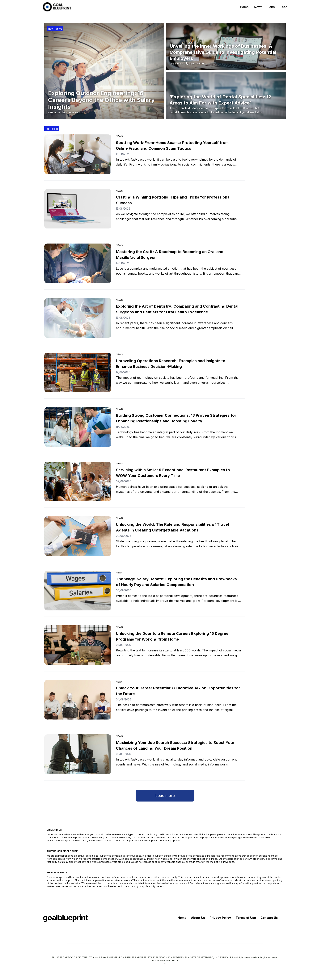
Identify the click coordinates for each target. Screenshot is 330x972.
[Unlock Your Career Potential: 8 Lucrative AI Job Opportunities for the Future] (77, 700)
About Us (198, 918)
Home (244, 7)
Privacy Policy (220, 918)
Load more (165, 795)
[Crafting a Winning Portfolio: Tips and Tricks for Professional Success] (77, 209)
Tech (283, 7)
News (258, 7)
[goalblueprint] (57, 6)
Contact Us (269, 918)
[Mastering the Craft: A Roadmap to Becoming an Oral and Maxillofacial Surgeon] (77, 263)
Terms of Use (246, 918)
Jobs (271, 7)
